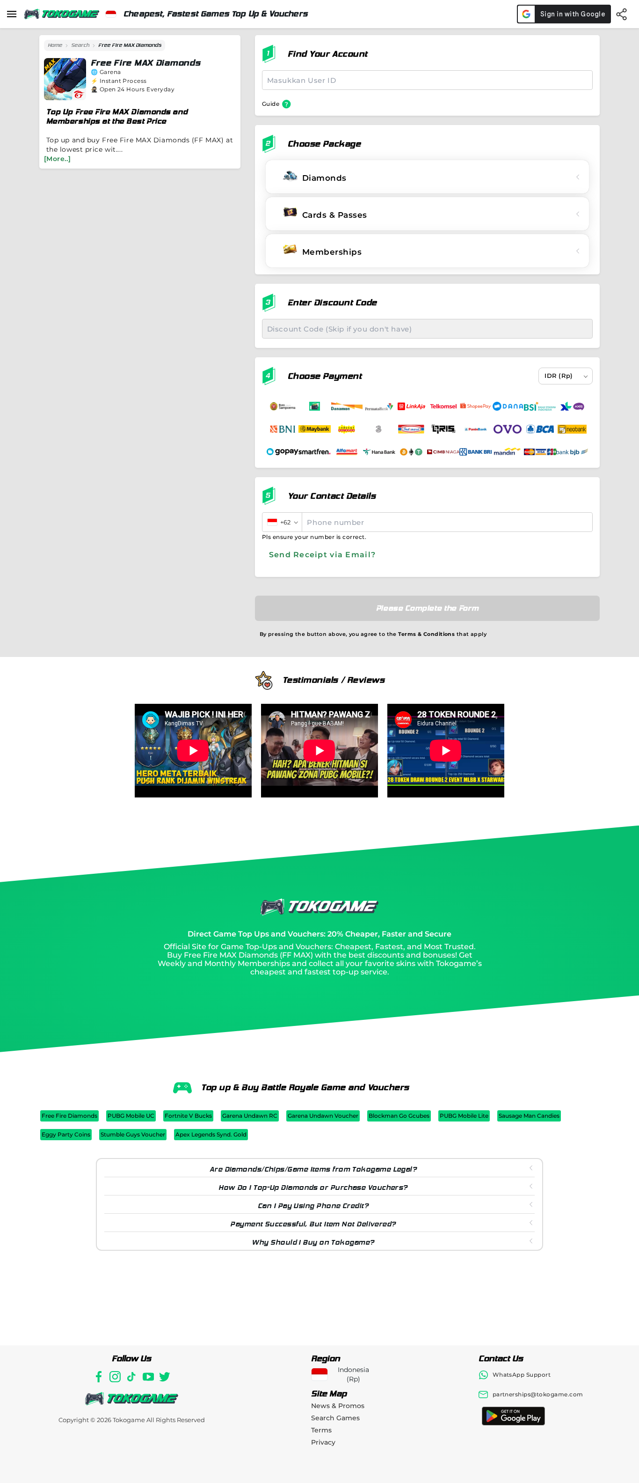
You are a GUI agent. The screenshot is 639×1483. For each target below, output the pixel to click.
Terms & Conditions (426, 634)
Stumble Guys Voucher (133, 1134)
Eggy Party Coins (66, 1134)
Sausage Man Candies (529, 1115)
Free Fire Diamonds (69, 1115)
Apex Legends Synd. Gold (211, 1134)
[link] (55, 45)
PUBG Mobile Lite (464, 1115)
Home (55, 45)
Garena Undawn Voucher (323, 1115)
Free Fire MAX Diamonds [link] (129, 45)
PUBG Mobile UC (131, 1115)
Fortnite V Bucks (188, 1115)
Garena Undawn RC (249, 1115)
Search (80, 45)
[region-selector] (110, 14)
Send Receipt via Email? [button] (322, 554)
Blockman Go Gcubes (399, 1115)
